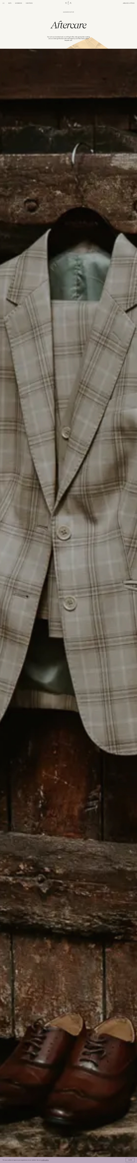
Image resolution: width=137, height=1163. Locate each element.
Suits (9, 3)
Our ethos (29, 3)
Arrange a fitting (128, 3)
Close (130, 1160)
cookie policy (45, 1160)
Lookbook (18, 3)
